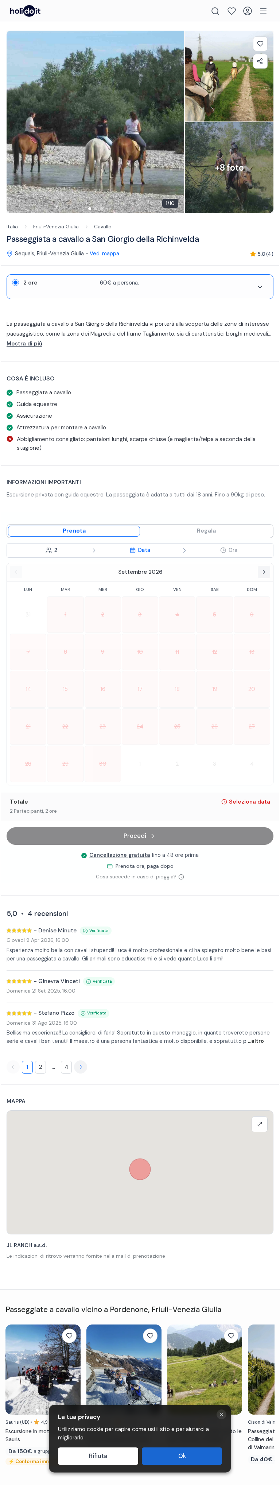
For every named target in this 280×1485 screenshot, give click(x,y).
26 (214, 726)
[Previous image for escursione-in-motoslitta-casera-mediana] (95, 1369)
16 (102, 689)
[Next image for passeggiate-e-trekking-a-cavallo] (233, 1369)
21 (28, 726)
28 (28, 763)
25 (177, 726)
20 (251, 689)
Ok (182, 1456)
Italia (12, 227)
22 (65, 726)
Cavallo (103, 227)
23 (103, 726)
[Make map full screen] (260, 1124)
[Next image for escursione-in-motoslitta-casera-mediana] (152, 1369)
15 (65, 689)
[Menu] (263, 11)
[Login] (247, 11)
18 (177, 689)
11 (177, 652)
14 (28, 689)
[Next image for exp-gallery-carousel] (175, 121)
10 (140, 652)
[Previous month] (16, 572)
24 (140, 726)
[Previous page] (13, 1067)
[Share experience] (260, 61)
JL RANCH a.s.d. (27, 1245)
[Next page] (80, 1067)
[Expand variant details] (260, 287)
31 (28, 614)
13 (251, 652)
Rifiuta (98, 1456)
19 (214, 689)
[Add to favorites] (260, 43)
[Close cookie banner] (221, 1414)
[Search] (215, 11)
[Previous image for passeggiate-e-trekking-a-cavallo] (176, 1369)
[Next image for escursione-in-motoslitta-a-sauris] (71, 1369)
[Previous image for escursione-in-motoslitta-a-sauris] (14, 1369)
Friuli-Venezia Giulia (56, 227)
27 (252, 726)
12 (214, 652)
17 (140, 689)
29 (65, 763)
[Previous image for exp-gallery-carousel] (15, 121)
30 (102, 763)
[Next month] (264, 572)
